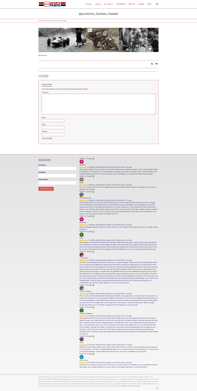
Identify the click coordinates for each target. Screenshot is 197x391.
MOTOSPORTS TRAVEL (44, 20)
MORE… (150, 4)
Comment (45, 92)
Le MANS (141, 4)
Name (44, 117)
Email (43, 124)
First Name (42, 165)
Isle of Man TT (108, 4)
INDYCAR (131, 4)
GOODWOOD (120, 4)
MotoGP (98, 4)
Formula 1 (89, 4)
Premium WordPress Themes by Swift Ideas (128, 386)
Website (44, 131)
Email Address (43, 179)
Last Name (41, 172)
